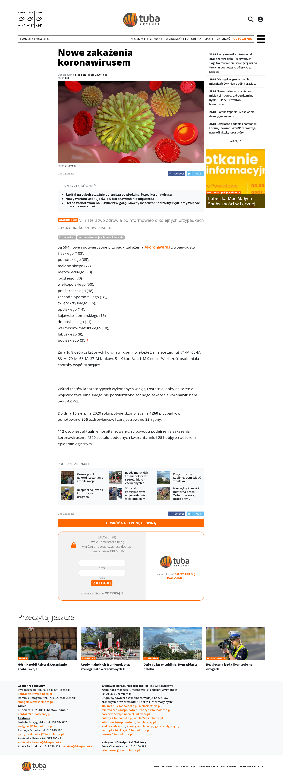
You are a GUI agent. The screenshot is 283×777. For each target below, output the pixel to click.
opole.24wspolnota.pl (148, 718)
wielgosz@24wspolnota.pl (35, 726)
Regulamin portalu (252, 766)
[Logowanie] (260, 19)
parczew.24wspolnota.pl (117, 714)
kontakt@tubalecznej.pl (34, 714)
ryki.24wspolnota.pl (136, 730)
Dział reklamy (163, 766)
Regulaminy (228, 766)
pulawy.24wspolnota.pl (116, 718)
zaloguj (102, 583)
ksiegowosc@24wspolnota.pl (120, 750)
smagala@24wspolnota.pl (35, 702)
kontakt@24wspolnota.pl (35, 694)
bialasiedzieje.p (149, 706)
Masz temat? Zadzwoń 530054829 (197, 766)
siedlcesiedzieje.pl (113, 726)
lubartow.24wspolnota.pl (118, 722)
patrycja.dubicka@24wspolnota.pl (41, 734)
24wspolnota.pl (127, 706)
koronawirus (67, 237)
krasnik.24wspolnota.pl (117, 734)
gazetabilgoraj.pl (166, 726)
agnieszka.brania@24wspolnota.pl (41, 742)
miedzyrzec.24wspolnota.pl (119, 710)
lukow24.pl (143, 714)
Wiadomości (68, 220)
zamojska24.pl (111, 730)
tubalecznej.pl (146, 722)
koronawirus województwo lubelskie (101, 237)
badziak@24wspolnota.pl (78, 746)
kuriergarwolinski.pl (140, 726)
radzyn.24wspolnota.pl (155, 710)
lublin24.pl (108, 706)
